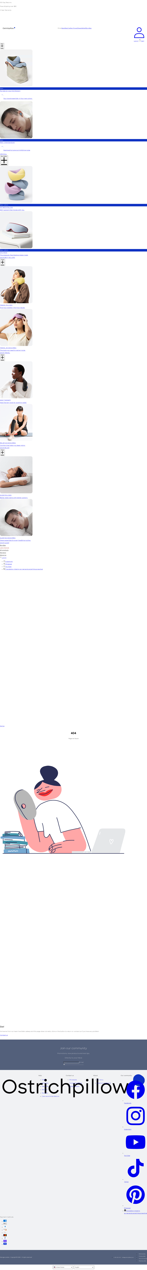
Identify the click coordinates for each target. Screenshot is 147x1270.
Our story (100, 1080)
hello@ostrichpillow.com (128, 1257)
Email (81, 1062)
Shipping (45, 1083)
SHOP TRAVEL (5, 353)
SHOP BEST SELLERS (7, 257)
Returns (44, 1090)
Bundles (3, 545)
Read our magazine (104, 1083)
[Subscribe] (64, 1064)
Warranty (45, 1086)
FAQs (44, 1080)
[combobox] (63, 1267)
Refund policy (142, 1253)
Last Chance (4, 548)
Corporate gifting (75, 1083)
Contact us (4, 1035)
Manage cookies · (5, 1257)
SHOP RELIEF (4, 448)
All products (4, 550)
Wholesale (73, 1080)
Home (2, 726)
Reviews (3, 553)
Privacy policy (142, 1256)
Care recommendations (50, 1096)
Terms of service (143, 1258)
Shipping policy (142, 1260)
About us (3, 555)
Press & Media (74, 1086)
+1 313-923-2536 (117, 1257)
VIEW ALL (3, 154)
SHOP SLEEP (4, 543)
